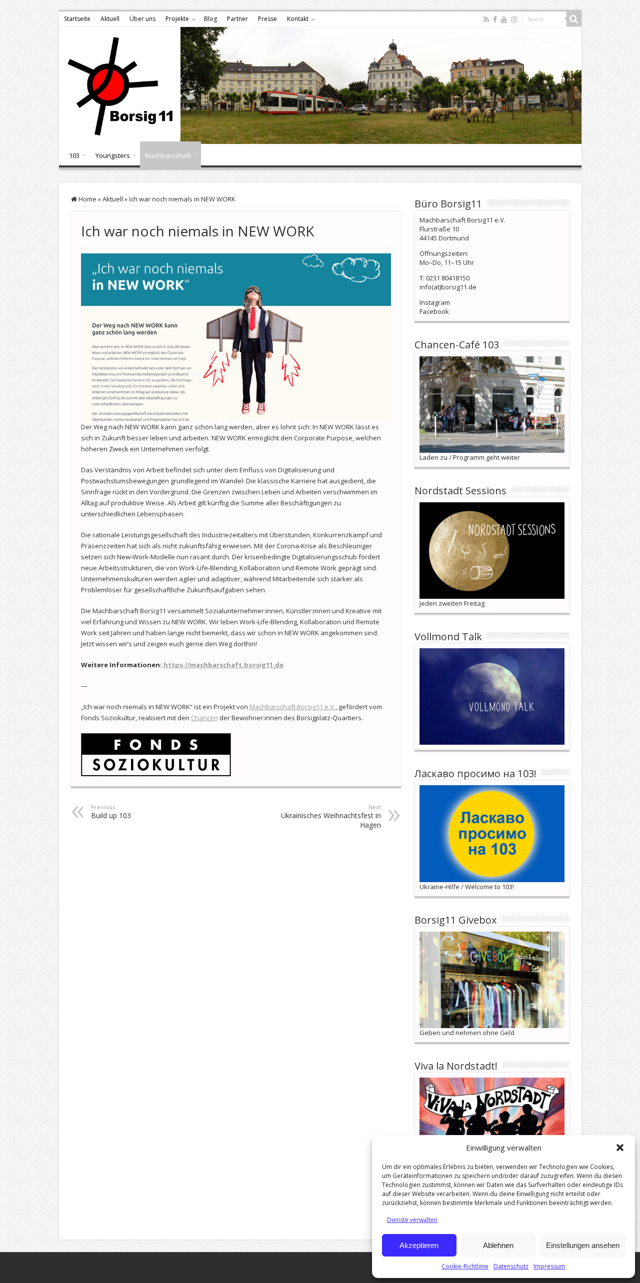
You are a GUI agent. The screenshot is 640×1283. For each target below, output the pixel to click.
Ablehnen (498, 1245)
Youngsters (113, 155)
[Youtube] (504, 19)
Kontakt (297, 18)
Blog (210, 18)
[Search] (574, 18)
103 (74, 155)
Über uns (143, 18)
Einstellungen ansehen (583, 1245)
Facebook (434, 311)
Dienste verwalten (412, 1220)
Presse (267, 18)
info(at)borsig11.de (448, 286)
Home (86, 198)
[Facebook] (495, 19)
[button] (620, 1148)
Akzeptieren (419, 1245)
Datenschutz (511, 1266)
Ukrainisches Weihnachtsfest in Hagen (331, 816)
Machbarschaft (168, 155)
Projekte (177, 18)
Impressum (550, 1266)
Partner (237, 18)
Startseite (77, 18)
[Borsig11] (320, 85)
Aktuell (110, 18)
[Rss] (486, 19)
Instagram (435, 302)
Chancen (204, 717)
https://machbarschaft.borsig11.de (224, 664)
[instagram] (514, 19)
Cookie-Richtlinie (465, 1266)
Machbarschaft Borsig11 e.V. (293, 706)
